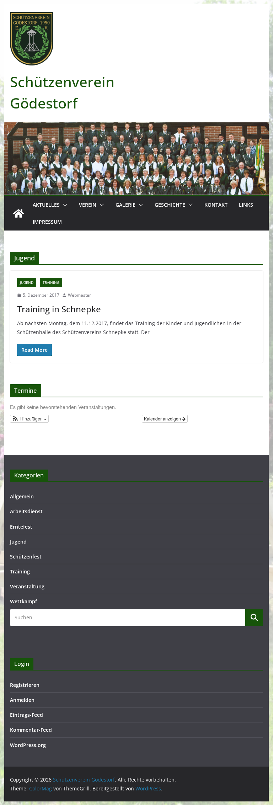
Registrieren (24, 685)
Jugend (26, 282)
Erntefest (21, 526)
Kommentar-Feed (31, 729)
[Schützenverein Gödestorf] (18, 213)
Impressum (47, 221)
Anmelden (22, 700)
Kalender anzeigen (163, 418)
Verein (87, 204)
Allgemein (22, 496)
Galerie (125, 204)
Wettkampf (23, 601)
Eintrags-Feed (26, 714)
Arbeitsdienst (26, 511)
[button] (64, 205)
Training (51, 282)
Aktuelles (46, 204)
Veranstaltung (27, 586)
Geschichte (170, 204)
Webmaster (79, 295)
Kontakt (216, 204)
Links (246, 204)
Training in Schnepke (59, 309)
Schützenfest (26, 556)
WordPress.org (28, 745)
